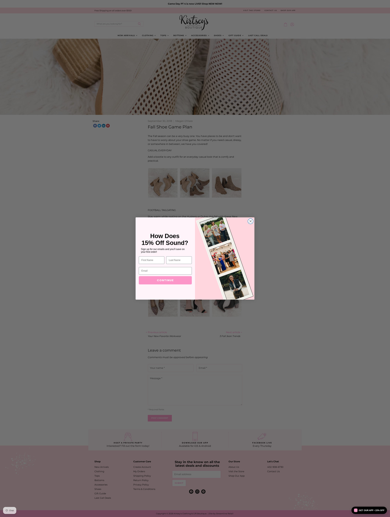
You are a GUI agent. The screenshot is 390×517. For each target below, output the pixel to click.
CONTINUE (165, 280)
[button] (369, 510)
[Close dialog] (250, 221)
